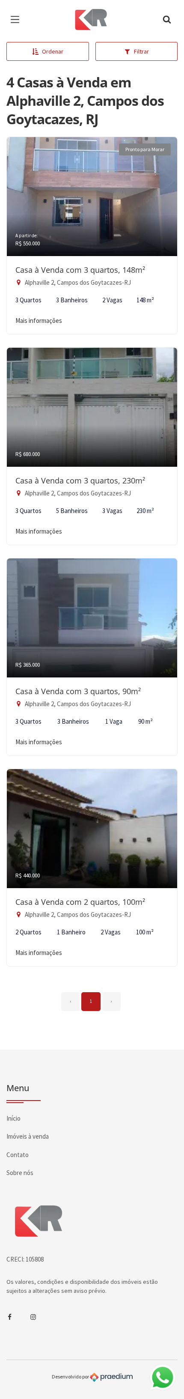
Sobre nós (19, 1173)
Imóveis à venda (27, 1136)
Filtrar (141, 51)
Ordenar (52, 51)
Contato (17, 1155)
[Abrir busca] (166, 19)
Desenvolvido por (71, 1376)
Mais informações (38, 320)
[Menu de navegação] (17, 19)
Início (13, 1118)
